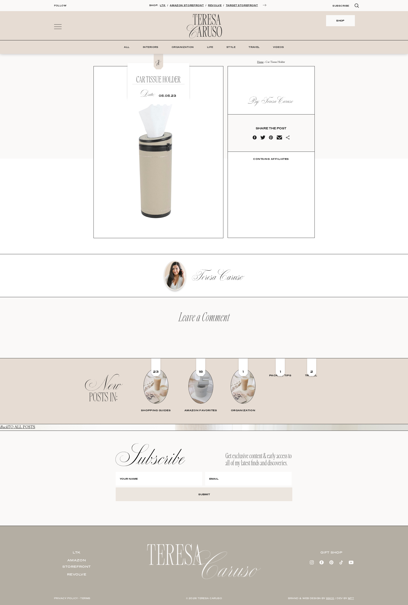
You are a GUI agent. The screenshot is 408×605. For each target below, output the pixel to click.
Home (260, 62)
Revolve (76, 574)
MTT (351, 598)
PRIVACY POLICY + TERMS (72, 598)
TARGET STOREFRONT (242, 5)
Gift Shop (331, 552)
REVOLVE (214, 5)
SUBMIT (204, 494)
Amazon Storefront (76, 563)
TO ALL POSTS (17, 427)
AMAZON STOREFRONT (187, 5)
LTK (163, 5)
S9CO (330, 598)
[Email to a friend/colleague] (279, 138)
